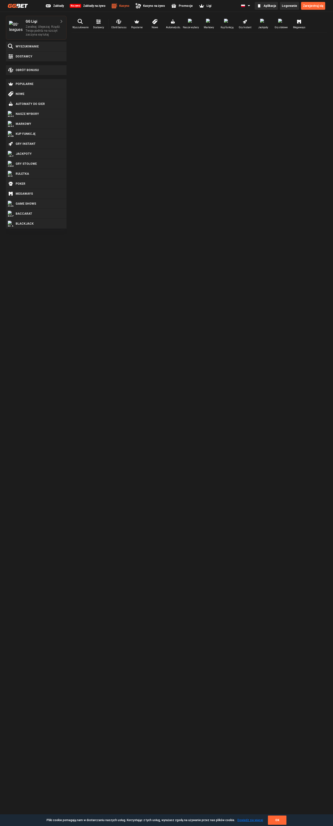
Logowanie (289, 6)
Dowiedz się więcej (250, 820)
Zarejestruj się (313, 6)
